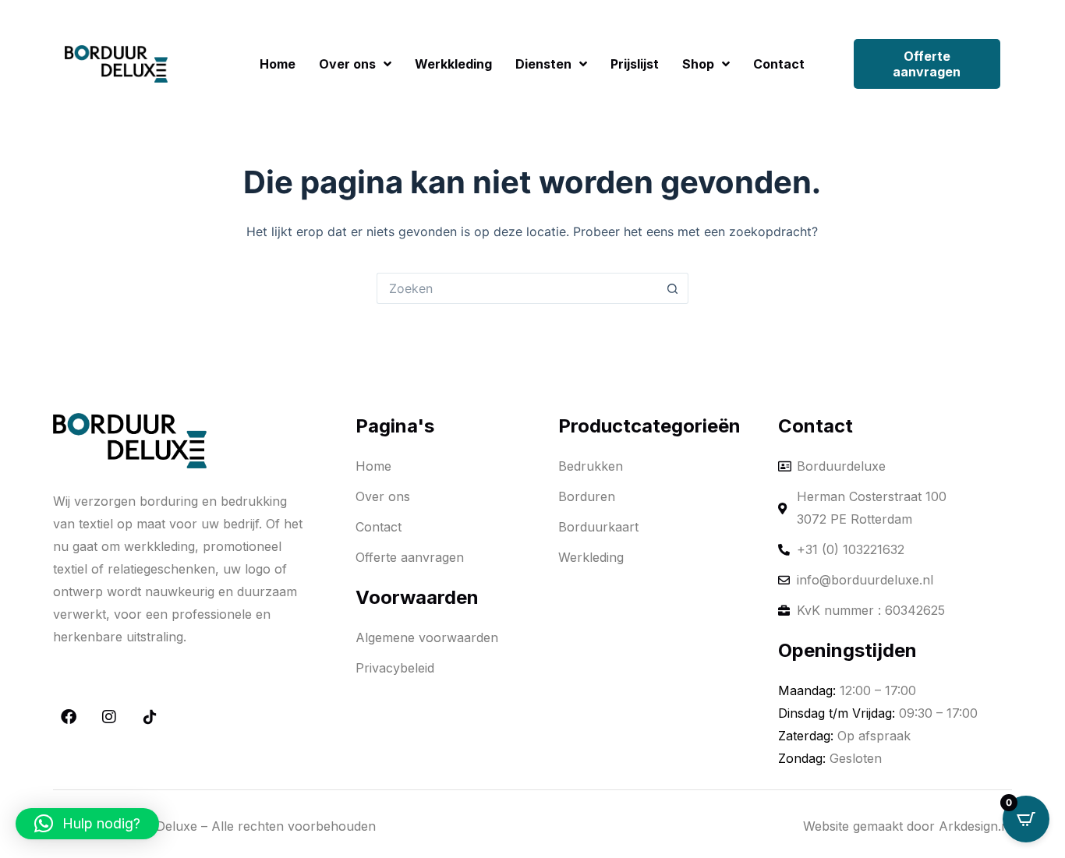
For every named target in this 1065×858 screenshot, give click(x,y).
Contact (779, 64)
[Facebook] (68, 717)
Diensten (543, 64)
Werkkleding (453, 64)
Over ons (347, 64)
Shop (698, 64)
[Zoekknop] (672, 288)
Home (277, 64)
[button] (87, 823)
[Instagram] (109, 717)
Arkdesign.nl (975, 826)
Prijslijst (634, 64)
